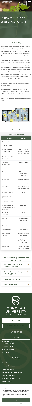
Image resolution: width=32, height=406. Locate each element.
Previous (12, 129)
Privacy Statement (21, 403)
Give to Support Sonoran (16, 326)
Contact (6, 352)
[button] (29, 386)
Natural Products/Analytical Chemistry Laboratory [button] (13, 265)
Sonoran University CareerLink (12, 372)
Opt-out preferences (11, 403)
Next (19, 129)
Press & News (6, 363)
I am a (21, 3)
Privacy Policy (7, 381)
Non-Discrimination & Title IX (11, 378)
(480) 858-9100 (8, 346)
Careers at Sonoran (8, 375)
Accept (16, 400)
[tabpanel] (16, 19)
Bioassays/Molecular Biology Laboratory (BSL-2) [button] (13, 273)
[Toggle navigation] (29, 2)
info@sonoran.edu (9, 349)
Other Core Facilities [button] (10, 284)
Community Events (8, 366)
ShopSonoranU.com (8, 369)
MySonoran (16, 320)
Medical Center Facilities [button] (12, 279)
